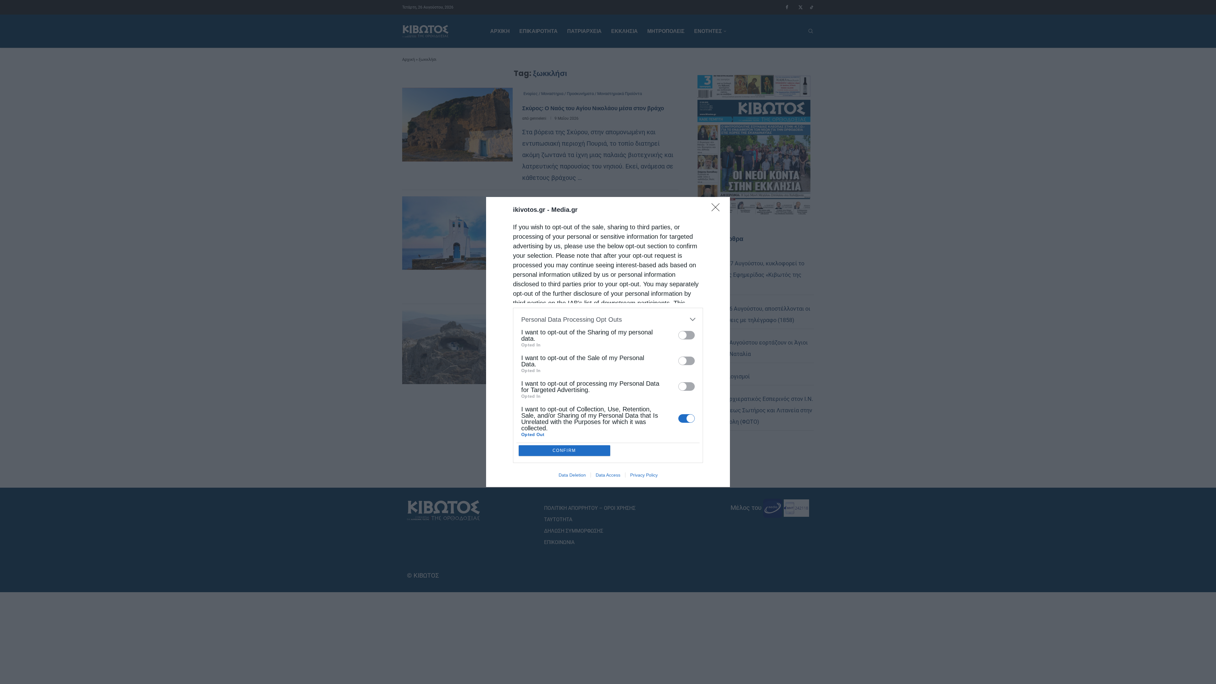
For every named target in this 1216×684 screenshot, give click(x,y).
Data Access (608, 475)
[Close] (718, 209)
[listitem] (608, 319)
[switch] (686, 335)
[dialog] (608, 342)
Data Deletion (572, 475)
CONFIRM (564, 450)
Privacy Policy (644, 475)
